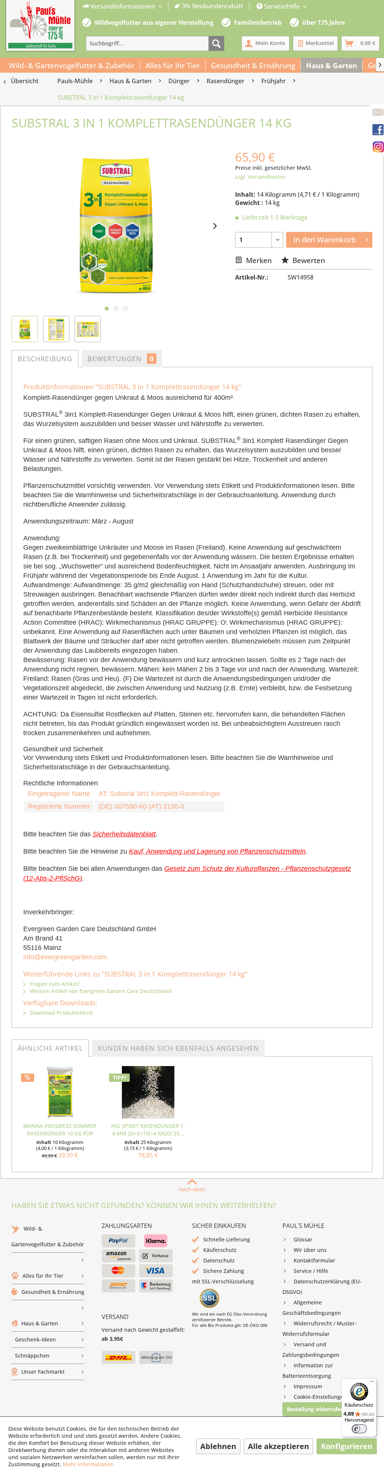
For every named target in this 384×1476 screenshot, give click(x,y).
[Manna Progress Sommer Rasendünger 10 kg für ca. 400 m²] (59, 1092)
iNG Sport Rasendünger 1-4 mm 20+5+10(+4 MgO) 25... (148, 1129)
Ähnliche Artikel (50, 1048)
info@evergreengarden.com (65, 957)
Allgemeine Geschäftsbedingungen (311, 1307)
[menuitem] (163, 6)
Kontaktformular (314, 1260)
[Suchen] (216, 43)
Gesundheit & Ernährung (52, 1291)
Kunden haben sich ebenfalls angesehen (178, 1048)
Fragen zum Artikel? (54, 983)
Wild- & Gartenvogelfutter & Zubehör (47, 1236)
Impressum (308, 1386)
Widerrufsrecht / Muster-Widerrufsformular (319, 1328)
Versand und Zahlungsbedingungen (310, 1349)
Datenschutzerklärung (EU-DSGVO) (322, 1286)
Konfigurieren (346, 1446)
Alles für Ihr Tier (42, 1275)
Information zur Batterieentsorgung (307, 1370)
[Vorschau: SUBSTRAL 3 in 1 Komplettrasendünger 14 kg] (25, 329)
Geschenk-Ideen (35, 1339)
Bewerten (308, 260)
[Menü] (372, 1383)
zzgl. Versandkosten (260, 176)
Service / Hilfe (311, 1270)
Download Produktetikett (60, 1012)
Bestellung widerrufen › (317, 1409)
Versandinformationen (123, 6)
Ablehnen (218, 1446)
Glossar (303, 1239)
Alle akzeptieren (278, 1446)
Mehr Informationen (88, 1464)
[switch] (359, 1428)
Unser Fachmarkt (42, 1371)
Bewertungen (120, 358)
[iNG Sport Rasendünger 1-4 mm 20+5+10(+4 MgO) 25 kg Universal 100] (148, 1092)
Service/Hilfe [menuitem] (281, 6)
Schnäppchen (32, 1355)
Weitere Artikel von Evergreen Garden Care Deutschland (100, 990)
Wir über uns (310, 1249)
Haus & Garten (39, 1323)
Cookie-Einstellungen (320, 1396)
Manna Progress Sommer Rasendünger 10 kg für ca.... (59, 1129)
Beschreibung (45, 358)
